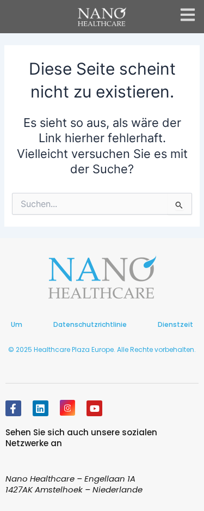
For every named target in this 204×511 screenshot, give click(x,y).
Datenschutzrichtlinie (90, 324)
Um (16, 324)
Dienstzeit (175, 324)
